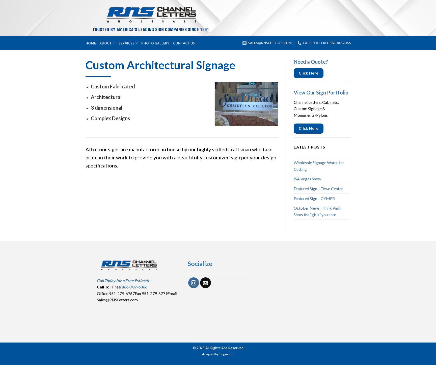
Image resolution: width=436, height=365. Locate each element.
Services (126, 43)
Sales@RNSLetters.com (117, 299)
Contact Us (184, 43)
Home (91, 43)
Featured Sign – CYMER (314, 198)
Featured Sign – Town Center (318, 188)
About (105, 43)
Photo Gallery (155, 43)
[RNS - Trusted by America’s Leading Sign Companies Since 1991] (161, 18)
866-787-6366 (134, 286)
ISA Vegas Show (307, 178)
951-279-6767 (122, 293)
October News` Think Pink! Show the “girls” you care (318, 211)
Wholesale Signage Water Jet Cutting (319, 166)
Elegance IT (226, 354)
